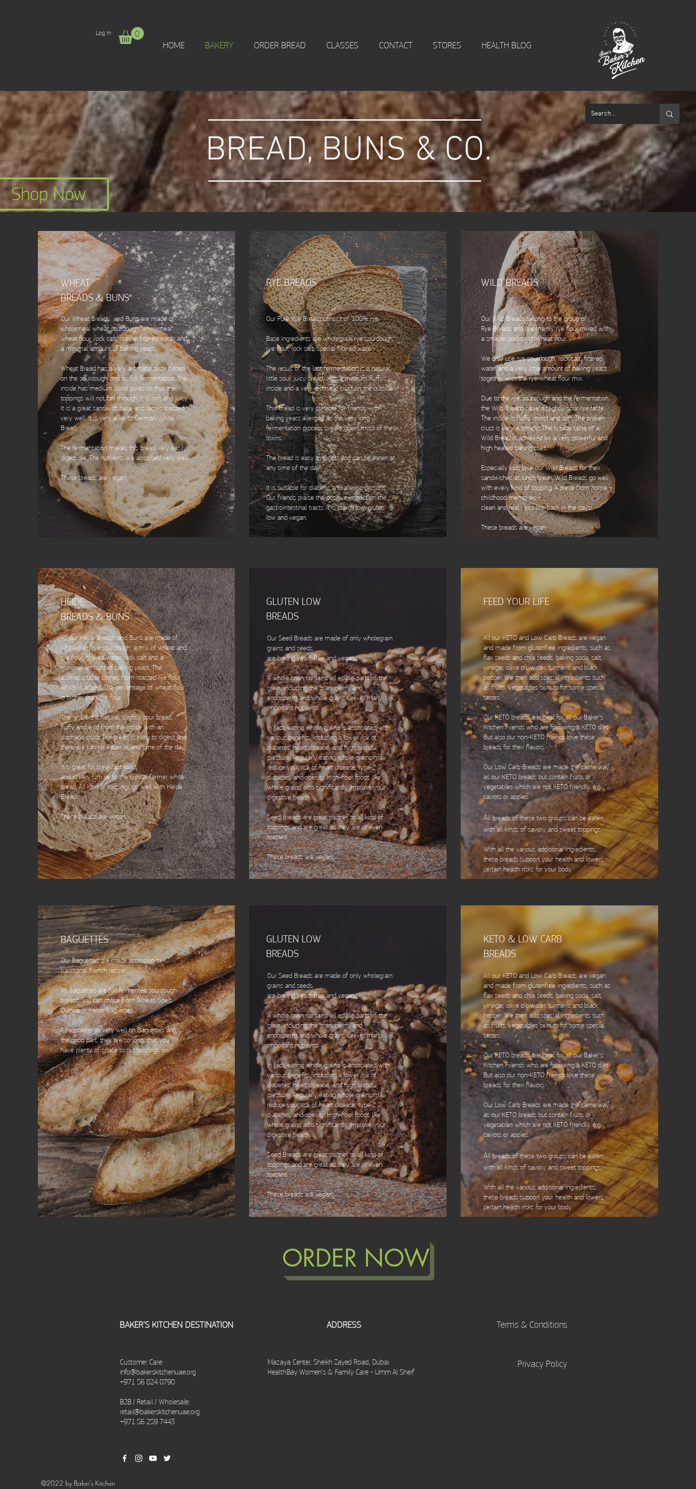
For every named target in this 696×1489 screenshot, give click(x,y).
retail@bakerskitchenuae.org (160, 1412)
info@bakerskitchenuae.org (158, 1372)
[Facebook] (124, 1458)
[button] (131, 35)
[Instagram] (138, 1458)
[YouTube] (153, 1458)
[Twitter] (167, 1458)
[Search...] (669, 114)
